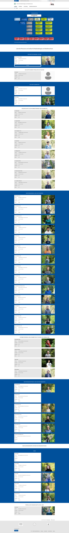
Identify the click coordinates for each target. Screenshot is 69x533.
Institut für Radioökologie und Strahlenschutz (24, 3)
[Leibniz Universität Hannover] (16, 1)
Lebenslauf (27, 65)
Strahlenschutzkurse (33, 6)
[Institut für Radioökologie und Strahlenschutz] (14, 8)
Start (47, 0)
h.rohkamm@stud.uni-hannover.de (22, 416)
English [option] (54, 0)
